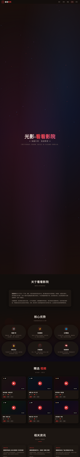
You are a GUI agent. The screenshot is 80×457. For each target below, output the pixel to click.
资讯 (72, 2)
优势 (64, 2)
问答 (77, 2)
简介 (59, 2)
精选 (68, 2)
